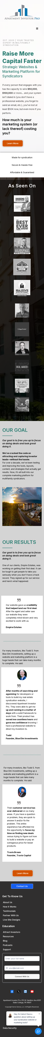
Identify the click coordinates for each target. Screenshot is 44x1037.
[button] (36, 28)
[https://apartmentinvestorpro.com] (22, 12)
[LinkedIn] (25, 991)
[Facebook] (12, 991)
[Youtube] (32, 991)
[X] (18, 991)
